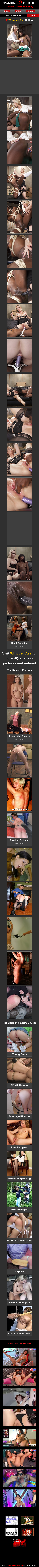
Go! (33, 15)
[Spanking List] (12, 1520)
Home (7, 11)
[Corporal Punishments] (12, 1532)
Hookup (31, 11)
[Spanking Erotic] (27, 1532)
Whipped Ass (16, 20)
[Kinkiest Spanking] (27, 1520)
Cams (18, 11)
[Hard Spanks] (19, 1543)
